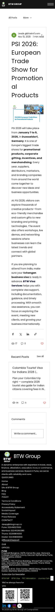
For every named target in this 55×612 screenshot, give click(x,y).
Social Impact (8, 510)
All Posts (13, 17)
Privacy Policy (8, 504)
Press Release (9, 516)
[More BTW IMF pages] (10, 578)
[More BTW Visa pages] (21, 578)
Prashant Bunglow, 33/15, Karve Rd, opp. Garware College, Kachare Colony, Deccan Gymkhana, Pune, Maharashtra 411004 (27, 555)
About (5, 484)
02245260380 (17, 530)
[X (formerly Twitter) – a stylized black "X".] (19, 606)
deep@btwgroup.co (12, 524)
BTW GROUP (15, 4)
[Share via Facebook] (12, 334)
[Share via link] (35, 334)
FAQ (4, 494)
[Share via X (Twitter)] (20, 334)
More (26, 17)
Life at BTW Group (10, 487)
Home (5, 481)
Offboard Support (10, 539)
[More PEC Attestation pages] (37, 578)
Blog (4, 490)
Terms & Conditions (11, 501)
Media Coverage (10, 513)
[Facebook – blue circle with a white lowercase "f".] (9, 606)
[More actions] (42, 35)
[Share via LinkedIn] (27, 334)
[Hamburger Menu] (50, 4)
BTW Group (27, 456)
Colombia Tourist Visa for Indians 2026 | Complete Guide (27, 370)
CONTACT (7, 520)
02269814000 (15, 533)
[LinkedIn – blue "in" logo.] (4, 606)
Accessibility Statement (13, 507)
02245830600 (15, 536)
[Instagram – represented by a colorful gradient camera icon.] (14, 606)
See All (40, 356)
